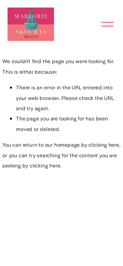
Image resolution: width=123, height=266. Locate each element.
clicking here (103, 144)
